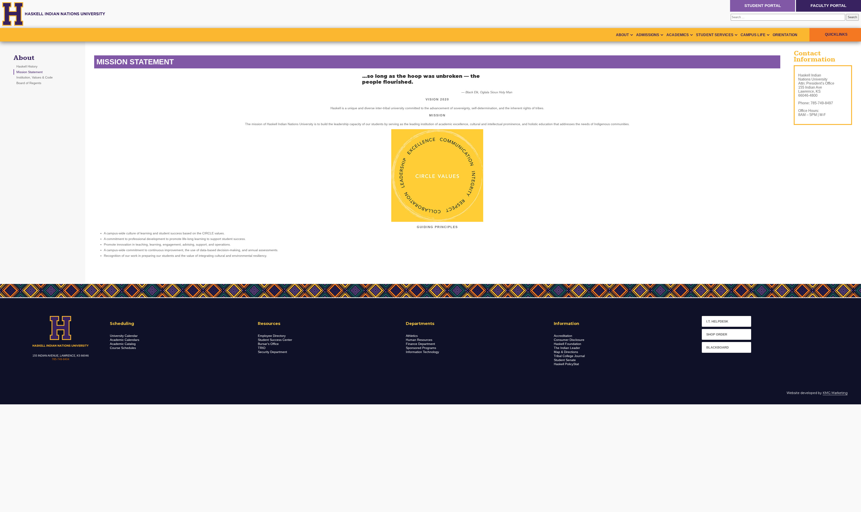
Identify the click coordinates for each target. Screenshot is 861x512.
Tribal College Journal (569, 356)
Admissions (647, 35)
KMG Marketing (835, 393)
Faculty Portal (828, 5)
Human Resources (419, 340)
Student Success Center (275, 340)
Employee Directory (272, 336)
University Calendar (124, 336)
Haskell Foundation (567, 344)
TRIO (261, 348)
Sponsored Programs (421, 348)
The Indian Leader (567, 348)
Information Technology (422, 352)
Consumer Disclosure (569, 340)
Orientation (785, 35)
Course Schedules (123, 348)
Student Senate (565, 360)
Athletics (412, 336)
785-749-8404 (60, 359)
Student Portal (762, 5)
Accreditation (563, 336)
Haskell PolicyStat (566, 364)
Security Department (272, 352)
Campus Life (753, 35)
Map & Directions (566, 352)
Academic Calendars (124, 340)
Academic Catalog (123, 344)
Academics (677, 35)
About (622, 35)
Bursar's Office (268, 344)
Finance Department (420, 344)
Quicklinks (836, 34)
